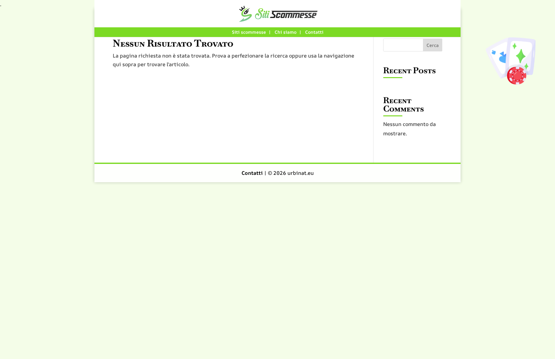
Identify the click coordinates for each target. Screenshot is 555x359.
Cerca (433, 45)
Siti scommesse (249, 32)
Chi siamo (285, 32)
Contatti (314, 32)
